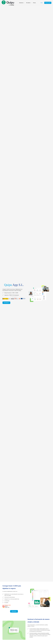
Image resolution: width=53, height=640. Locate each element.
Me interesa (6, 302)
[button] (21, 3)
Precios (34, 2)
